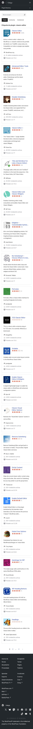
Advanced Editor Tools (20, 66)
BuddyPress (6, 697)
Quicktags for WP (18, 560)
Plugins (19, 665)
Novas (4, 662)
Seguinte (23, 649)
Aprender (4, 673)
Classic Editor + (17, 128)
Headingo (15, 619)
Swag (20, 683)
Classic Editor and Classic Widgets (18, 193)
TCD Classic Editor (18, 318)
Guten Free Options (19, 531)
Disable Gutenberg (18, 97)
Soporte (4, 677)
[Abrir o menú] (30, 2)
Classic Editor (17, 31)
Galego (8, 705)
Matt (4, 691)
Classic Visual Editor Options (17, 409)
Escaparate (20, 659)
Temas (19, 662)
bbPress (5, 694)
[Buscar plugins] (24, 14)
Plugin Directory (6, 8)
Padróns (20, 668)
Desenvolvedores (7, 680)
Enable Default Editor (19, 498)
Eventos (20, 677)
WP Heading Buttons (19, 589)
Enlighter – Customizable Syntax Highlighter (19, 224)
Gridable (15, 348)
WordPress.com (7, 688)
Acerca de (5, 659)
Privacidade (5, 668)
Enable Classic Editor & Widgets (18, 378)
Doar (19, 680)
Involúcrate (20, 673)
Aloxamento (5, 665)
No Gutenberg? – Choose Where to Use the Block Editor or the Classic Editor (20, 257)
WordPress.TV (7, 683)
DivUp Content (17, 467)
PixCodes (15, 289)
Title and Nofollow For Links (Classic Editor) (20, 162)
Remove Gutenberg (19, 437)
